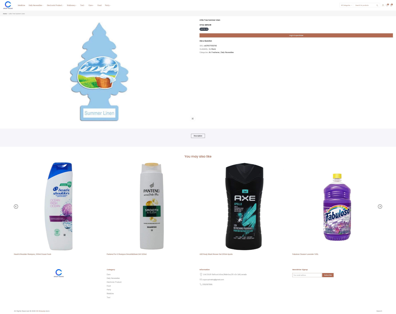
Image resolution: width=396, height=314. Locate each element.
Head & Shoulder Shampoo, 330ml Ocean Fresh (32, 254)
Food (99, 5)
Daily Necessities (35, 5)
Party (107, 5)
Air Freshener (214, 52)
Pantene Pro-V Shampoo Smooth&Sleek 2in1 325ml (127, 254)
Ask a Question (206, 41)
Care (91, 5)
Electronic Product (54, 5)
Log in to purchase (296, 35)
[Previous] (16, 206)
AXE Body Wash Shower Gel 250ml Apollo (216, 254)
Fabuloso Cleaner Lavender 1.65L (305, 254)
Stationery (71, 5)
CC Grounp (40, 311)
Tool (82, 5)
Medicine (21, 5)
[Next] (380, 206)
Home (5, 13)
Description (198, 136)
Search (379, 311)
